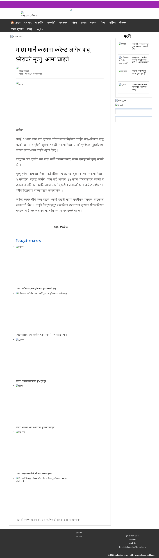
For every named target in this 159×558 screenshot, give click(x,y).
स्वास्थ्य (93, 22)
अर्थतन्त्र (63, 22)
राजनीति (39, 22)
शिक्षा (103, 22)
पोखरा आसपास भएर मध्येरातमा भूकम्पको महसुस (35, 427)
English (40, 29)
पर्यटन (74, 22)
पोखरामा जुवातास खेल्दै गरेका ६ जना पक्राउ (34, 473)
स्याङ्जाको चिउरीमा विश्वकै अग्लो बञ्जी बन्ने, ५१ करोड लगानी (41, 334)
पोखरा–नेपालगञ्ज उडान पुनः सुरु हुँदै (31, 380)
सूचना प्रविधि (17, 29)
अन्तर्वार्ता (51, 22)
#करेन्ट (64, 227)
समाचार (28, 22)
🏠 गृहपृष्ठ (16, 22)
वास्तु (29, 29)
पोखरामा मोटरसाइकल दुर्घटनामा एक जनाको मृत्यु (36, 288)
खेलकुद (122, 22)
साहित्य (112, 22)
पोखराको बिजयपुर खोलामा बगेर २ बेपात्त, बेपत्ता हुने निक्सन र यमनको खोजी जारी (48, 519)
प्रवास (83, 22)
